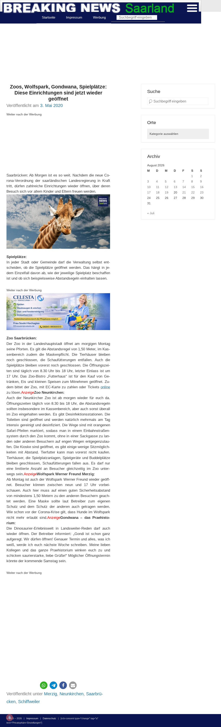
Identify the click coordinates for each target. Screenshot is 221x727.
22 (193, 192)
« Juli (150, 213)
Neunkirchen (72, 693)
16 (202, 187)
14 (184, 187)
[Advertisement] (110, 54)
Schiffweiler (29, 701)
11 (157, 187)
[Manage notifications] (9, 717)
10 (149, 187)
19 (166, 192)
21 (184, 192)
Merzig (50, 693)
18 (157, 192)
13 (175, 187)
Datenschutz (49, 718)
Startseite (48, 17)
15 (193, 187)
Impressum (74, 17)
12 (166, 187)
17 (149, 192)
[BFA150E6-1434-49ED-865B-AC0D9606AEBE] (58, 311)
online (105, 387)
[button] (43, 685)
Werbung (99, 17)
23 (202, 192)
